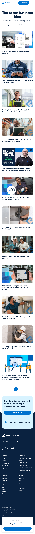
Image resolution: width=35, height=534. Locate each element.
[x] (11, 441)
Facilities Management (25, 468)
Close (17, 528)
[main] (8, 2)
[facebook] (3, 441)
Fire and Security (24, 465)
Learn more (17, 524)
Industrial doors (23, 462)
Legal (3, 515)
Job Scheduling (6, 461)
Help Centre (4, 488)
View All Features (7, 466)
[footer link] (10, 435)
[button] (31, 3)
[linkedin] (14, 441)
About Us (21, 478)
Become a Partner (22, 489)
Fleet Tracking (6, 463)
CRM (3, 458)
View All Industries (24, 470)
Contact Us (4, 492)
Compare (4, 468)
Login (12, 448)
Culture (21, 483)
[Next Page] (20, 389)
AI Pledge (22, 486)
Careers (21, 481)
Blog (3, 484)
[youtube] (18, 441)
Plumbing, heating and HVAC (25, 459)
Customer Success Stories (5, 480)
